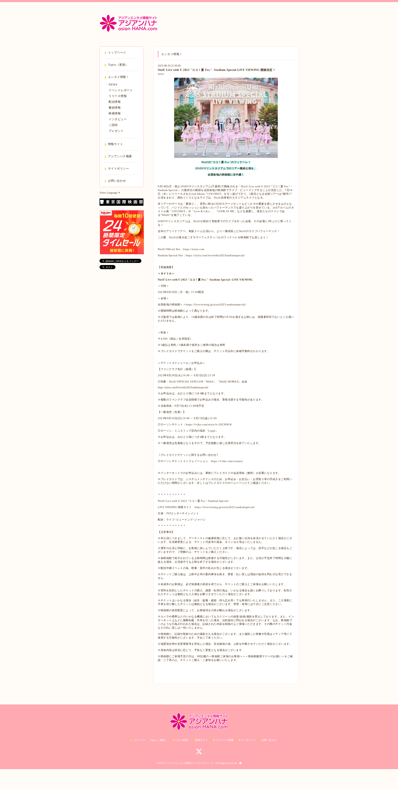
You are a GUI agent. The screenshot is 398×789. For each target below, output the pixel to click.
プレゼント (116, 130)
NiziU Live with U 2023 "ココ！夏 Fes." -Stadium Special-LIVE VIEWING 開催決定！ (216, 69)
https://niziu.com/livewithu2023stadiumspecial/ (215, 255)
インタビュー (118, 119)
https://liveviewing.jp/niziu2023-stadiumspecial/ (216, 304)
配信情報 (115, 101)
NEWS (161, 74)
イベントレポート (121, 90)
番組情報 (115, 107)
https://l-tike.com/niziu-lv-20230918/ (209, 424)
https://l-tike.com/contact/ (227, 461)
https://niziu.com (193, 249)
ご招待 (113, 125)
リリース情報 (118, 96)
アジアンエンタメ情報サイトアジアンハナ (189, 763)
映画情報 (115, 113)
